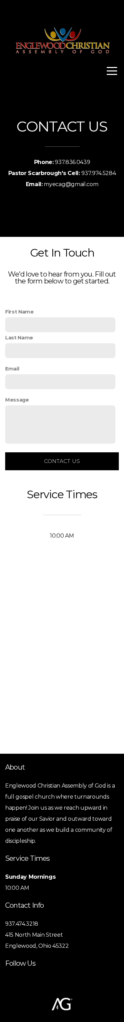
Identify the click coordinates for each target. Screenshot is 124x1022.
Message (17, 400)
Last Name (19, 338)
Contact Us (62, 461)
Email (12, 369)
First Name (19, 312)
